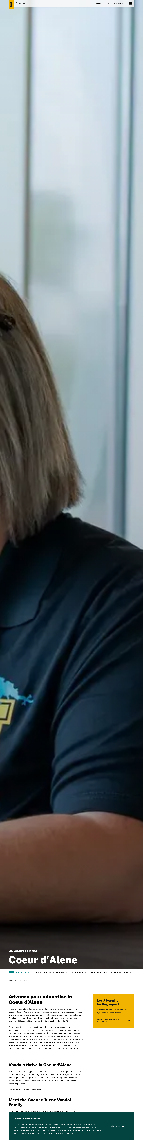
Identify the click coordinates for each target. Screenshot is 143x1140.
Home (11, 980)
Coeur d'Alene (23, 972)
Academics (41, 972)
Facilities (102, 972)
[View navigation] (130, 3)
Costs (109, 4)
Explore (100, 4)
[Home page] (11, 4)
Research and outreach (82, 972)
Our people (115, 972)
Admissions (119, 4)
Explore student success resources (25, 1090)
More (127, 972)
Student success (58, 972)
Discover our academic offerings (108, 1020)
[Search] (17, 3)
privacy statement (64, 1133)
